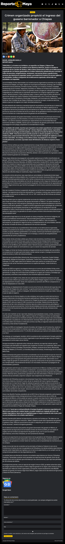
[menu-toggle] (62, 4)
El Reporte (32, 12)
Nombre (6, 517)
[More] (14, 57)
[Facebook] (4, 57)
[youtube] (55, 4)
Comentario (7, 504)
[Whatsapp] (11, 57)
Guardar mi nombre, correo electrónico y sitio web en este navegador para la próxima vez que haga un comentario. (29, 533)
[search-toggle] (59, 4)
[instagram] (45, 4)
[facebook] (42, 4)
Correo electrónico (8, 522)
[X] (6, 57)
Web (5, 526)
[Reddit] (9, 57)
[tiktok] (52, 4)
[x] (49, 4)
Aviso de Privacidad (58, 540)
